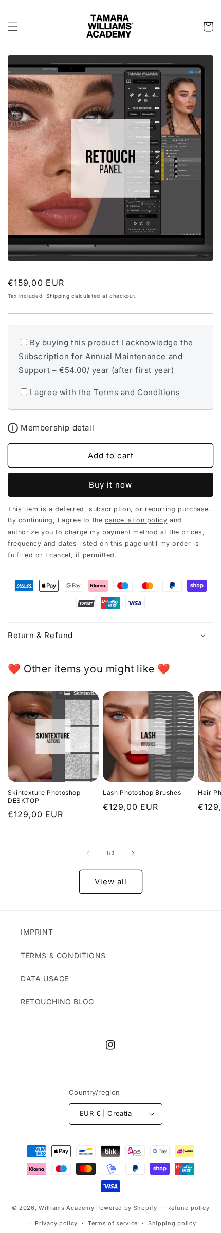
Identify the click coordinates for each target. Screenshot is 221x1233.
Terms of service (113, 1223)
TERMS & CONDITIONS (63, 955)
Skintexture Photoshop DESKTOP (44, 797)
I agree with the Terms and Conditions (105, 392)
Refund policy (188, 1207)
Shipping (58, 296)
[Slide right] (133, 853)
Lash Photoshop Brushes (142, 792)
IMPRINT (37, 931)
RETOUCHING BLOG (57, 1001)
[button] (13, 26)
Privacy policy (56, 1223)
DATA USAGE (45, 978)
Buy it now (110, 485)
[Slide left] (88, 853)
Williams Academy (66, 1207)
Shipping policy (172, 1223)
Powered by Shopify (126, 1207)
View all (111, 881)
